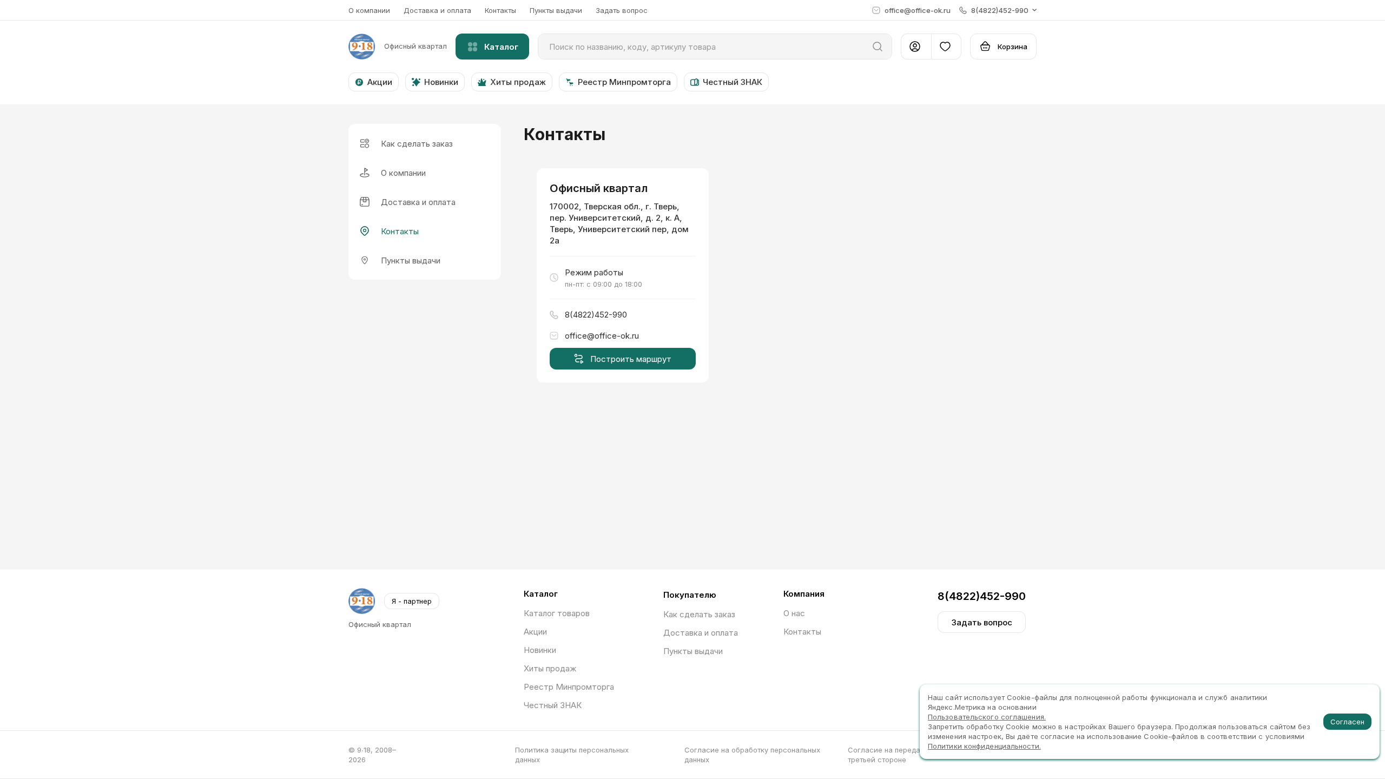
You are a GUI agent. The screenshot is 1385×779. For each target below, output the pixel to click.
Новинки (540, 650)
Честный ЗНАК (553, 705)
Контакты (500, 10)
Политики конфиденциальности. (984, 746)
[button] (998, 10)
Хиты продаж (550, 668)
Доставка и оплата (437, 10)
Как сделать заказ (699, 614)
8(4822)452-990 (982, 596)
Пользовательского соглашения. (987, 716)
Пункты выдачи (556, 10)
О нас (794, 613)
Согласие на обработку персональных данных (752, 754)
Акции (535, 631)
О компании (369, 10)
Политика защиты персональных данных (572, 754)
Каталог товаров (557, 613)
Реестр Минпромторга (569, 687)
